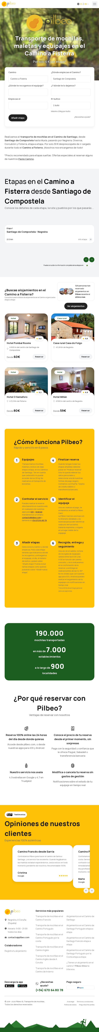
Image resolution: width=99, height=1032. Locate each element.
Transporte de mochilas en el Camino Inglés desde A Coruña (49, 959)
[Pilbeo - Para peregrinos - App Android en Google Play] (22, 987)
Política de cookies (70, 1005)
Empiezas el (14, 99)
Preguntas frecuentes (86, 1005)
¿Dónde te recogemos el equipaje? (26, 86)
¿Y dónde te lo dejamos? (63, 86)
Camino (12, 72)
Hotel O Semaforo (17, 396)
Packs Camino (26, 158)
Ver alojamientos (75, 306)
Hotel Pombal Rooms (19, 343)
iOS (32, 512)
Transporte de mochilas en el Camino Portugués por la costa (49, 938)
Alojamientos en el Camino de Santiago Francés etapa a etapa (80, 941)
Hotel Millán (60, 396)
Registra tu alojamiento (16, 950)
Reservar (39, 356)
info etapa (82, 239)
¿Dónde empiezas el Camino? (66, 72)
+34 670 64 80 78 (39, 520)
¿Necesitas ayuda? (82, 117)
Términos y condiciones (85, 1001)
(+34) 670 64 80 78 (49, 990)
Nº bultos (55, 99)
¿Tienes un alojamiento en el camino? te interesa (80, 966)
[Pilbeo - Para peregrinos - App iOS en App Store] (9, 987)
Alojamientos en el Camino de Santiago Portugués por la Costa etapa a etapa (80, 953)
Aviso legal (70, 1001)
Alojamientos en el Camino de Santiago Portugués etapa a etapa (80, 928)
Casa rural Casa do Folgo (67, 343)
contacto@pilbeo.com (31, 517)
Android (38, 512)
